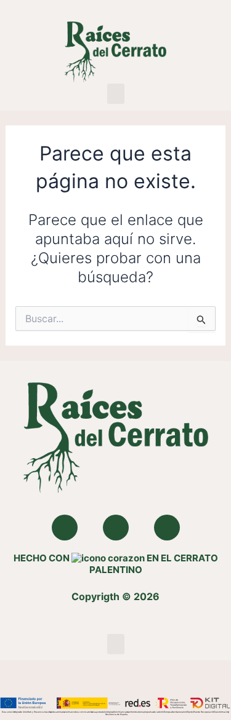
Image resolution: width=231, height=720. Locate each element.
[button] (115, 94)
